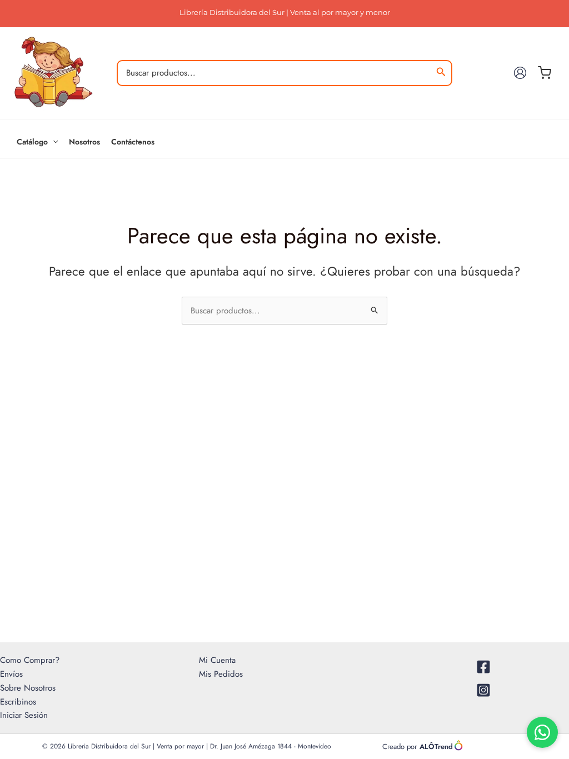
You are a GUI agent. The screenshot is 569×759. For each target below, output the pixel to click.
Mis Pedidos (221, 674)
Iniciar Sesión (24, 715)
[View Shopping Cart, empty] (548, 72)
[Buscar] (441, 73)
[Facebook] (483, 667)
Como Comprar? (29, 660)
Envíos (11, 674)
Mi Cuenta (217, 660)
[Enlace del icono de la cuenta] (520, 72)
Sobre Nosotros (28, 688)
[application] (53, 141)
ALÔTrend (436, 746)
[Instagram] (483, 690)
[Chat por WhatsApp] (542, 732)
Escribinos (18, 702)
